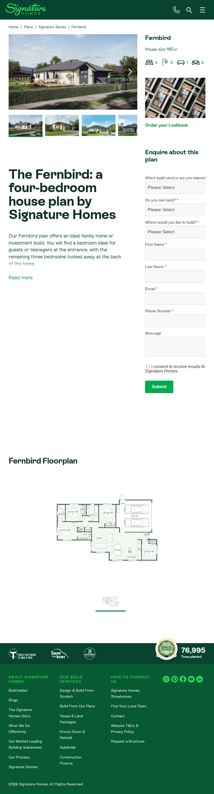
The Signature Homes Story (20, 713)
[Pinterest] (174, 676)
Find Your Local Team (128, 706)
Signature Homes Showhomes (125, 693)
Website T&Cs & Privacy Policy (124, 729)
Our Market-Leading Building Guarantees (25, 744)
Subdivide (68, 747)
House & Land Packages (71, 719)
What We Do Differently (19, 729)
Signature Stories (23, 767)
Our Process (19, 757)
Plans (28, 27)
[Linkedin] (199, 676)
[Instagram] (166, 676)
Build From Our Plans (77, 706)
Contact (117, 716)
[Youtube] (191, 676)
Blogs (13, 700)
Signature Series (52, 27)
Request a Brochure (128, 741)
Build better (18, 690)
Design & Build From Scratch (77, 693)
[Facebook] (183, 676)
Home (14, 27)
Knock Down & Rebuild (72, 735)
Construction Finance (71, 760)
